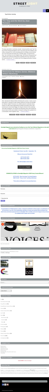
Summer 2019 (26, 372)
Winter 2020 (21, 373)
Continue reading (11, 59)
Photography (3, 326)
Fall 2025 (42, 368)
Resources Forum (4, 349)
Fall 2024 (38, 368)
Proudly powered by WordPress (7, 390)
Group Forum (3, 350)
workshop (28, 114)
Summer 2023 (46, 372)
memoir (27, 62)
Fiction (2, 308)
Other (2, 322)
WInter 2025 (38, 373)
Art (1, 299)
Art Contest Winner (4, 301)
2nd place (5, 368)
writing (33, 114)
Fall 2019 (20, 368)
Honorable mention (10, 370)
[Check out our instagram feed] (8, 385)
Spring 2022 (3, 372)
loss (15, 370)
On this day (3, 324)
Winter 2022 (30, 373)
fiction (2, 370)
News (2, 315)
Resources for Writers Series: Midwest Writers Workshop (19, 73)
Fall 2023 (34, 368)
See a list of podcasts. (5, 243)
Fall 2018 (17, 368)
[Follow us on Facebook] (3, 385)
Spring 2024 (7, 372)
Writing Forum (3, 347)
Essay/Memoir (5, 18)
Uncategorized (4, 337)
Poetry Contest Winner (5, 333)
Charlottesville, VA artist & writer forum (8, 351)
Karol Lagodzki (16, 76)
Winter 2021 (25, 373)
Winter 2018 (13, 373)
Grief (4, 370)
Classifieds (3, 352)
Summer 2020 (31, 372)
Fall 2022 (31, 368)
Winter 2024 (34, 373)
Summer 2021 (36, 372)
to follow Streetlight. (25, 360)
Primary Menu (47, 10)
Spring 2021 (46, 370)
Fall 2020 (24, 368)
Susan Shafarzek (13, 25)
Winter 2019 (17, 373)
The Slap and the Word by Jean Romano (16, 22)
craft (18, 114)
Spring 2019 (41, 370)
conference (12, 114)
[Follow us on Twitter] (5, 385)
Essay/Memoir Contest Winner (7, 306)
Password (3, 193)
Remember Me (4, 198)
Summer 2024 (3, 373)
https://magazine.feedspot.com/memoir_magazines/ (28, 128)
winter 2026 (42, 373)
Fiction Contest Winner (5, 310)
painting (22, 370)
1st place (2, 368)
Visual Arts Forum (4, 348)
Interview (4, 69)
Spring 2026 (33, 62)
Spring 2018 (37, 370)
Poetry (2, 331)
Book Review (4, 317)
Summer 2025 (8, 373)
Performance (3, 346)
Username (3, 188)
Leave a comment (22, 25)
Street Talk (9, 69)
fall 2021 (27, 368)
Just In (2, 312)
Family (18, 62)
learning (23, 62)
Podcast (2, 328)
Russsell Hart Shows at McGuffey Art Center (9, 251)
